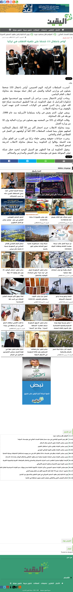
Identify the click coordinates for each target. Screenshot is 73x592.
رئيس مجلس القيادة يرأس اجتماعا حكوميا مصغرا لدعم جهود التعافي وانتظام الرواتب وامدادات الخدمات (36, 457)
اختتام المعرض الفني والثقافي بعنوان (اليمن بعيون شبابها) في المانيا (47, 478)
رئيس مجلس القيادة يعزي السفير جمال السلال (54, 443)
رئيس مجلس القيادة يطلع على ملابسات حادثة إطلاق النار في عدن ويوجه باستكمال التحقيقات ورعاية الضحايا (35, 453)
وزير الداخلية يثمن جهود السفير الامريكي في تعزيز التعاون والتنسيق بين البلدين (43, 474)
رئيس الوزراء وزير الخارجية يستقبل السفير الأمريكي (52, 464)
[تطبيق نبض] (36, 393)
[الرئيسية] (63, 30)
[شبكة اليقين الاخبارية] (36, 369)
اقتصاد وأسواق (66, 37)
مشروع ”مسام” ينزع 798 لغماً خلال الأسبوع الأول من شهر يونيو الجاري (47, 471)
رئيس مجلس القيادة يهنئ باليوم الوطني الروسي (53, 450)
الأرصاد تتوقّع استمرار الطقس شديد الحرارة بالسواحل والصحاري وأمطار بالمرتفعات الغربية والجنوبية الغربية (35, 460)
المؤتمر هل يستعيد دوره (55, 34)
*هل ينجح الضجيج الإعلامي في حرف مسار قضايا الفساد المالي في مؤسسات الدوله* (42, 439)
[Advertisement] (36, 416)
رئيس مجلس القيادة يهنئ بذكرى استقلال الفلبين (53, 446)
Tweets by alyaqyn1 (67, 552)
